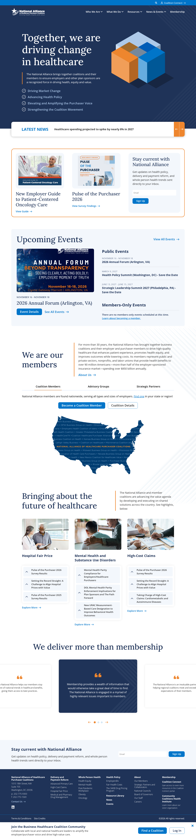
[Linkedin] (13, 807)
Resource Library (115, 795)
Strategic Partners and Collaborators (144, 786)
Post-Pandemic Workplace (85, 789)
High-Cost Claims (59, 787)
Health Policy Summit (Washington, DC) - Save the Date (140, 275)
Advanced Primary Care (62, 783)
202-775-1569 (19, 797)
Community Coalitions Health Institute (171, 798)
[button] (156, 3)
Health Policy (113, 777)
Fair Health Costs (114, 784)
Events (109, 803)
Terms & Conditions (21, 818)
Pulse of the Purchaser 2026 (96, 196)
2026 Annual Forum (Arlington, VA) (54, 303)
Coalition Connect (171, 781)
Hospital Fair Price (59, 791)
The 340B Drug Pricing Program (116, 789)
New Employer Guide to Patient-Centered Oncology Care (38, 199)
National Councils (142, 790)
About (137, 777)
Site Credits (39, 818)
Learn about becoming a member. (121, 318)
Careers (138, 801)
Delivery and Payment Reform (60, 778)
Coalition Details (122, 405)
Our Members (141, 780)
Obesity (82, 794)
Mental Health (85, 784)
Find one (139, 396)
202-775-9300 (20, 793)
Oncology (82, 797)
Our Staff (138, 797)
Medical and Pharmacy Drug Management (61, 796)
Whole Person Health (89, 777)
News (109, 799)
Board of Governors (143, 794)
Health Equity (84, 780)
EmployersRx (112, 780)
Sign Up (140, 200)
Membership (177, 11)
